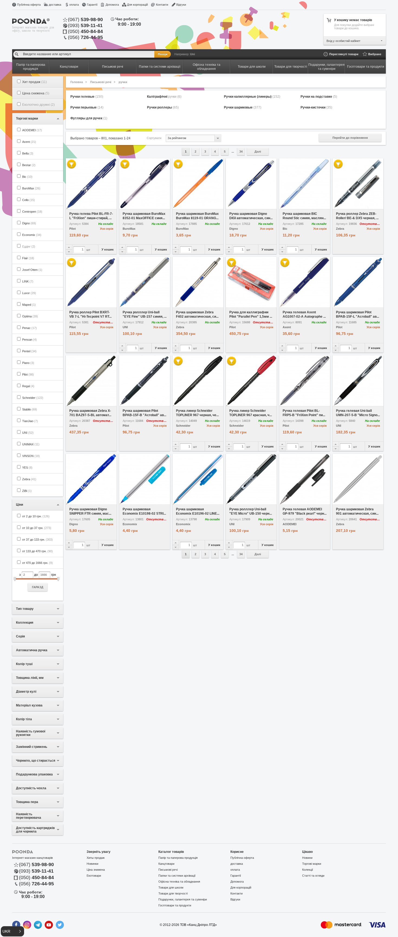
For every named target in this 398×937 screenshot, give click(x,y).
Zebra (29, 479)
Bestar (28, 165)
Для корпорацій (137, 4)
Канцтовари (166, 863)
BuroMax (31, 188)
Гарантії (92, 4)
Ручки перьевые (86, 107)
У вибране (78, 205)
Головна (76, 82)
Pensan (29, 339)
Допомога (112, 4)
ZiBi (27, 490)
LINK (27, 281)
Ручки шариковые (242, 107)
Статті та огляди (313, 875)
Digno (29, 223)
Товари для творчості (173, 893)
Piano (28, 362)
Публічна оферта (29, 4)
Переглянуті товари (343, 54)
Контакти (162, 4)
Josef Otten (32, 269)
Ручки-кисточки (316, 107)
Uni (192, 54)
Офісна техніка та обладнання (179, 881)
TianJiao (30, 421)
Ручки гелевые (86, 96)
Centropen (32, 211)
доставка (55, 4)
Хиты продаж (96, 857)
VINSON (31, 456)
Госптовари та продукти (174, 905)
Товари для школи (170, 887)
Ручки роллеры (163, 107)
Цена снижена (35, 93)
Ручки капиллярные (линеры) (252, 96)
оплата (74, 4)
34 (241, 151)
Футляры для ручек (88, 118)
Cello (28, 200)
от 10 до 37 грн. (36, 528)
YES (27, 467)
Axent (29, 141)
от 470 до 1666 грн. (37, 562)
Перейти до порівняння (350, 137)
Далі (258, 151)
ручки (123, 82)
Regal (28, 386)
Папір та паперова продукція (178, 857)
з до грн (37, 581)
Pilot (28, 374)
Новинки (92, 863)
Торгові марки (311, 863)
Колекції (307, 869)
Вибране (374, 54)
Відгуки (181, 4)
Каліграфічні (164, 96)
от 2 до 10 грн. (36, 516)
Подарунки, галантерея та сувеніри (182, 899)
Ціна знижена (96, 869)
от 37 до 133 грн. (37, 539)
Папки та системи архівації (176, 875)
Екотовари (94, 875)
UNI (28, 432)
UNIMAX (31, 444)
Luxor (29, 293)
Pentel (29, 351)
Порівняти (104, 205)
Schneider (32, 397)
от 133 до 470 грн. (37, 551)
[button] (12, 931)
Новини (307, 857)
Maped (29, 304)
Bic (27, 176)
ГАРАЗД (37, 587)
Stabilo (29, 409)
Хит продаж (34, 82)
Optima (30, 316)
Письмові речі (100, 82)
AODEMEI (32, 130)
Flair (28, 258)
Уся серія (106, 228)
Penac (29, 328)
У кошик (108, 249)
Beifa (27, 153)
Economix (31, 234)
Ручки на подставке (319, 96)
